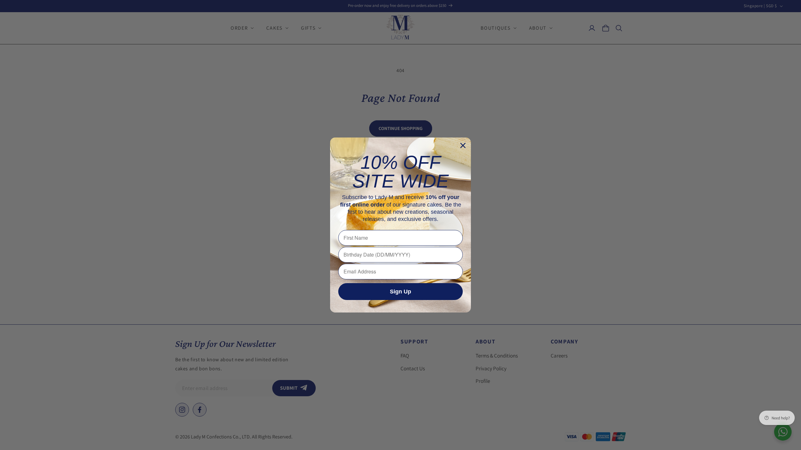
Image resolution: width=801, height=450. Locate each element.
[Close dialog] (462, 145)
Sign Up (400, 291)
